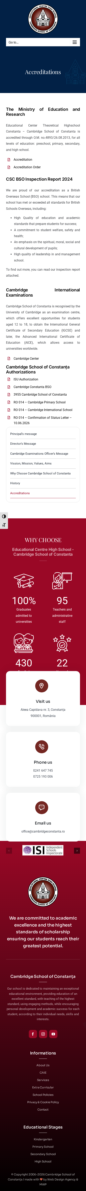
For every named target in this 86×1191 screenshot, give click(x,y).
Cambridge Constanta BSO (32, 387)
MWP (43, 1184)
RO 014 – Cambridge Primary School (40, 402)
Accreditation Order (27, 167)
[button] (9, 851)
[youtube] (53, 1034)
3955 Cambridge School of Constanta (40, 394)
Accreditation (23, 159)
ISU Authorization (26, 379)
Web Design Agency (61, 1179)
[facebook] (33, 1034)
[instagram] (43, 1034)
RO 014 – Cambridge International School (43, 410)
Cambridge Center (26, 358)
